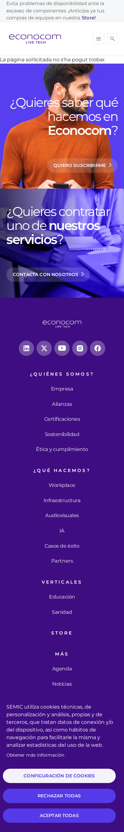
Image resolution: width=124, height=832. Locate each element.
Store (62, 633)
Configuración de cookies (59, 776)
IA (62, 531)
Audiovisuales (62, 515)
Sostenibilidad (62, 434)
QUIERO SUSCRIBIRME (79, 165)
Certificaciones (62, 419)
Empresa (62, 389)
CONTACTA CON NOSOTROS (45, 274)
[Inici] (37, 38)
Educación (62, 597)
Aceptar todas (59, 815)
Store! (89, 18)
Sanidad (62, 612)
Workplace (62, 485)
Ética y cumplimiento (62, 449)
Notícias (62, 684)
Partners (62, 561)
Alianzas (62, 404)
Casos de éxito (62, 546)
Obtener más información (35, 755)
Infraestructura (62, 500)
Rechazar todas (59, 796)
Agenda (62, 669)
